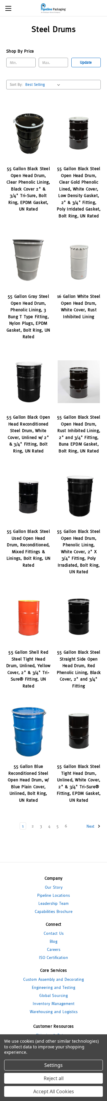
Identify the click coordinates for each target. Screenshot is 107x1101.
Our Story (53, 887)
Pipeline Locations (53, 895)
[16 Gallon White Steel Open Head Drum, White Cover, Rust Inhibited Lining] (79, 261)
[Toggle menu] (8, 8)
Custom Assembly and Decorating (53, 979)
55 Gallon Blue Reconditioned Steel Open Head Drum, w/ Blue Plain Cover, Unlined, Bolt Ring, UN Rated (28, 783)
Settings (53, 1065)
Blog (53, 941)
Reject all (54, 1078)
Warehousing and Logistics (54, 1011)
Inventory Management (54, 1003)
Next (91, 826)
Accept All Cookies (53, 1091)
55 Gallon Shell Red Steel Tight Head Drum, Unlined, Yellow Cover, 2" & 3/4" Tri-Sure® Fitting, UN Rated (28, 668)
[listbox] (43, 84)
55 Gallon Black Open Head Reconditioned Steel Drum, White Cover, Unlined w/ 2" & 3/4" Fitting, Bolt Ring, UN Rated (28, 433)
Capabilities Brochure (54, 911)
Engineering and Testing (53, 987)
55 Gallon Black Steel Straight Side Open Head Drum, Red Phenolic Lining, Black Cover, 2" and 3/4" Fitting (79, 668)
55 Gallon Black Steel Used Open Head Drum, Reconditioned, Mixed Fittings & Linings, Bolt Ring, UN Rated (29, 548)
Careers (53, 949)
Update (86, 62)
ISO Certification (53, 957)
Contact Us (54, 933)
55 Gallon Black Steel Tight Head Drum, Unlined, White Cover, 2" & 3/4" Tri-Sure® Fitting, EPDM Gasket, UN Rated (78, 783)
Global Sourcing (53, 995)
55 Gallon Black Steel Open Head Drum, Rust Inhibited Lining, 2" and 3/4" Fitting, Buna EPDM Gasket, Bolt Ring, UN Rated (78, 433)
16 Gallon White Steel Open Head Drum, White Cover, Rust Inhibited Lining (78, 306)
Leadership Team (53, 903)
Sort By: (16, 84)
